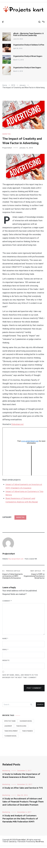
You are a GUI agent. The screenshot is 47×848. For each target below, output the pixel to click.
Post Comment (34, 688)
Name (5, 638)
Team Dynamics (27, 731)
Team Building (21, 726)
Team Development (11, 731)
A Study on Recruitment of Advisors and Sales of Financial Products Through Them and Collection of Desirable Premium (23, 802)
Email (5, 649)
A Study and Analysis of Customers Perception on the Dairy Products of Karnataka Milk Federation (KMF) (20, 819)
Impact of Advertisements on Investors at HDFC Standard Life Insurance (12, 574)
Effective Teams (9, 721)
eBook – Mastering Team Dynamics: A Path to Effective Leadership (28, 34)
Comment (7, 601)
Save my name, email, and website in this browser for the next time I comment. (20, 676)
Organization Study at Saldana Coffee (28, 45)
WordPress (40, 842)
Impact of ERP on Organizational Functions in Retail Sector (34, 574)
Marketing (6, 134)
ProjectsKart (7, 148)
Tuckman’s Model (10, 736)
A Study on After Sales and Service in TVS (22, 788)
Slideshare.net (17, 424)
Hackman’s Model (26, 721)
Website (6, 660)
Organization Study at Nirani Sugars (27, 56)
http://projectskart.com (16, 559)
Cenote (11, 842)
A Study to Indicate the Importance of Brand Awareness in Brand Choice (21, 775)
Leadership (8, 726)
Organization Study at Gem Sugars (27, 68)
